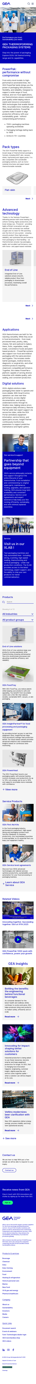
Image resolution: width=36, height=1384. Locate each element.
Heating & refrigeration (11, 1278)
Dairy (4, 1265)
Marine (5, 1284)
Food (4, 1274)
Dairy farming (7, 1268)
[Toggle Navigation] (33, 4)
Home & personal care (10, 1281)
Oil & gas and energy (10, 1290)
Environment (7, 1271)
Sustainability (7, 1308)
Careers (5, 1317)
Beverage (6, 1258)
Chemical (6, 1262)
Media (4, 1314)
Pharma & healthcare (10, 1294)
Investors (6, 1311)
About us (5, 1304)
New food (6, 1287)
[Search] (29, 4)
